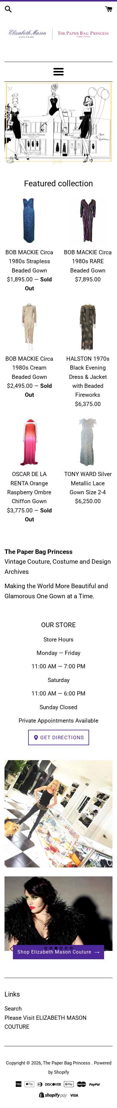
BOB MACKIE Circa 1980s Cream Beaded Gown (29, 367)
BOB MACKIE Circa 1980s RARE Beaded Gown (88, 261)
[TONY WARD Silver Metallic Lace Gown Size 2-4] (87, 442)
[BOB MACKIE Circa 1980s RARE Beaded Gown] (87, 220)
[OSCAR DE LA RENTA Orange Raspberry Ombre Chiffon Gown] (29, 442)
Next (105, 948)
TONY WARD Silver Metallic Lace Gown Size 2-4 (88, 483)
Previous (11, 948)
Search (13, 1008)
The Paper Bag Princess (67, 1063)
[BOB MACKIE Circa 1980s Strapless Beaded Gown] (29, 220)
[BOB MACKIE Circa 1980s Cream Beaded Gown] (29, 326)
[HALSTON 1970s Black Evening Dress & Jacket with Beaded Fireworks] (87, 326)
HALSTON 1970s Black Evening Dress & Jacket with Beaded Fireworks (88, 377)
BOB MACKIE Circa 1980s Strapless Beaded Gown (29, 261)
